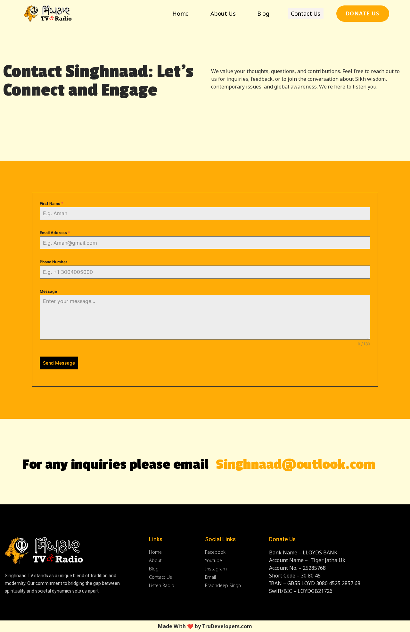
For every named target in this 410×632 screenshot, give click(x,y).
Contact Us (305, 13)
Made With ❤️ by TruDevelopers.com (205, 626)
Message (48, 291)
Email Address (55, 232)
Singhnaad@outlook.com (295, 464)
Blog (263, 13)
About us (222, 13)
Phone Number (53, 261)
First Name (51, 203)
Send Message (59, 363)
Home (180, 13)
